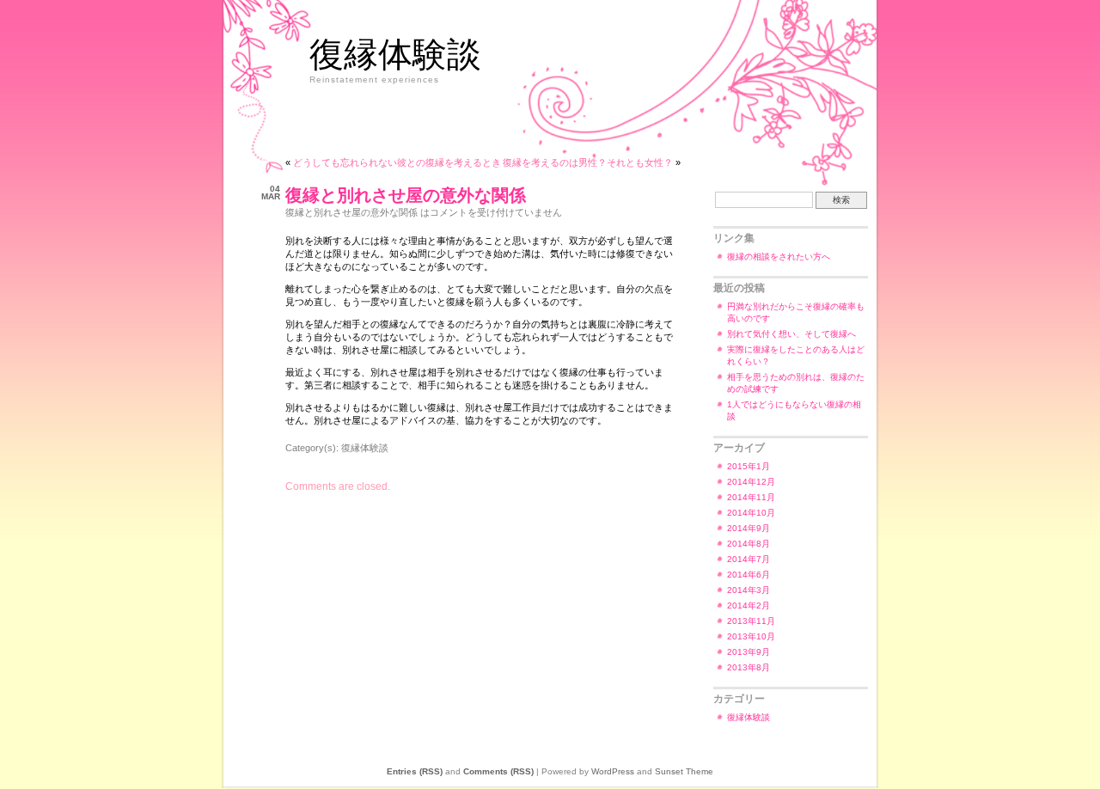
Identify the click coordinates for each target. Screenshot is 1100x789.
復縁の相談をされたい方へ (778, 256)
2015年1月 (748, 466)
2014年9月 (748, 528)
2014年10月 (751, 512)
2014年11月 (751, 497)
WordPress (612, 771)
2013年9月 (748, 652)
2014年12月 (751, 481)
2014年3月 (748, 590)
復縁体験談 (395, 53)
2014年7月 (748, 559)
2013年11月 (751, 621)
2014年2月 (748, 605)
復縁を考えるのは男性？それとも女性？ (588, 162)
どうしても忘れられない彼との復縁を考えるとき (397, 162)
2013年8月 (748, 667)
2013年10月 (751, 636)
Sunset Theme (684, 771)
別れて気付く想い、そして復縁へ (791, 334)
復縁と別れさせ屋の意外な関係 (405, 195)
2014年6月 (748, 574)
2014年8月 (748, 543)
